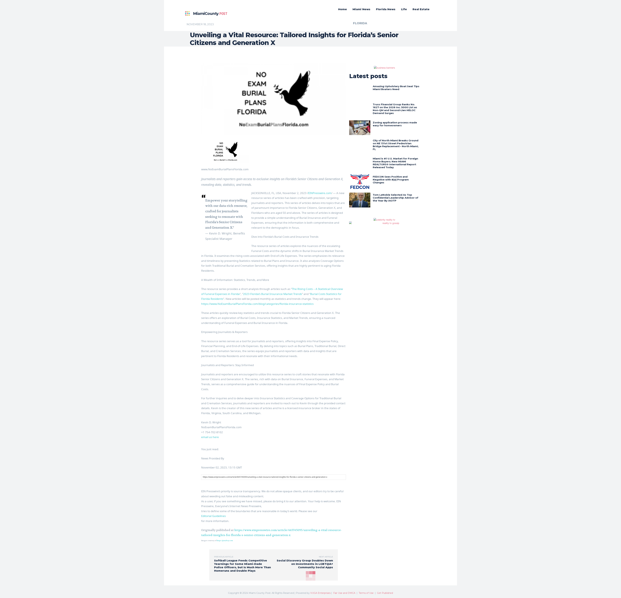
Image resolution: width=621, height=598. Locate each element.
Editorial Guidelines (213, 516)
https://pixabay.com (225, 540)
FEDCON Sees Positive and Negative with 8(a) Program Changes (391, 179)
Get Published (385, 593)
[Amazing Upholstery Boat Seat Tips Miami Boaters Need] (359, 91)
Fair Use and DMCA (344, 593)
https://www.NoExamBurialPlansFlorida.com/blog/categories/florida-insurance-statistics (257, 304)
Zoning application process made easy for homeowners (395, 124)
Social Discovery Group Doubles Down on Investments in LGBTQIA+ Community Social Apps (305, 564)
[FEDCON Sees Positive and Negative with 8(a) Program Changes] (359, 181)
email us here (210, 437)
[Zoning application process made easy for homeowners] (359, 127)
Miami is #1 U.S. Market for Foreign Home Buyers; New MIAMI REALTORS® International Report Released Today (395, 163)
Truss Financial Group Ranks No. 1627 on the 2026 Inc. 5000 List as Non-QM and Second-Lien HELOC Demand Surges (395, 109)
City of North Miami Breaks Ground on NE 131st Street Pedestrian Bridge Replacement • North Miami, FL (396, 145)
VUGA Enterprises (320, 593)
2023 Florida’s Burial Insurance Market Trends (272, 294)
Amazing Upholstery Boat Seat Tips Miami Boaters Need (396, 88)
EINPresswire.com (319, 193)
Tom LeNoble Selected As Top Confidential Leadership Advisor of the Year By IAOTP (395, 197)
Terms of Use (366, 593)
